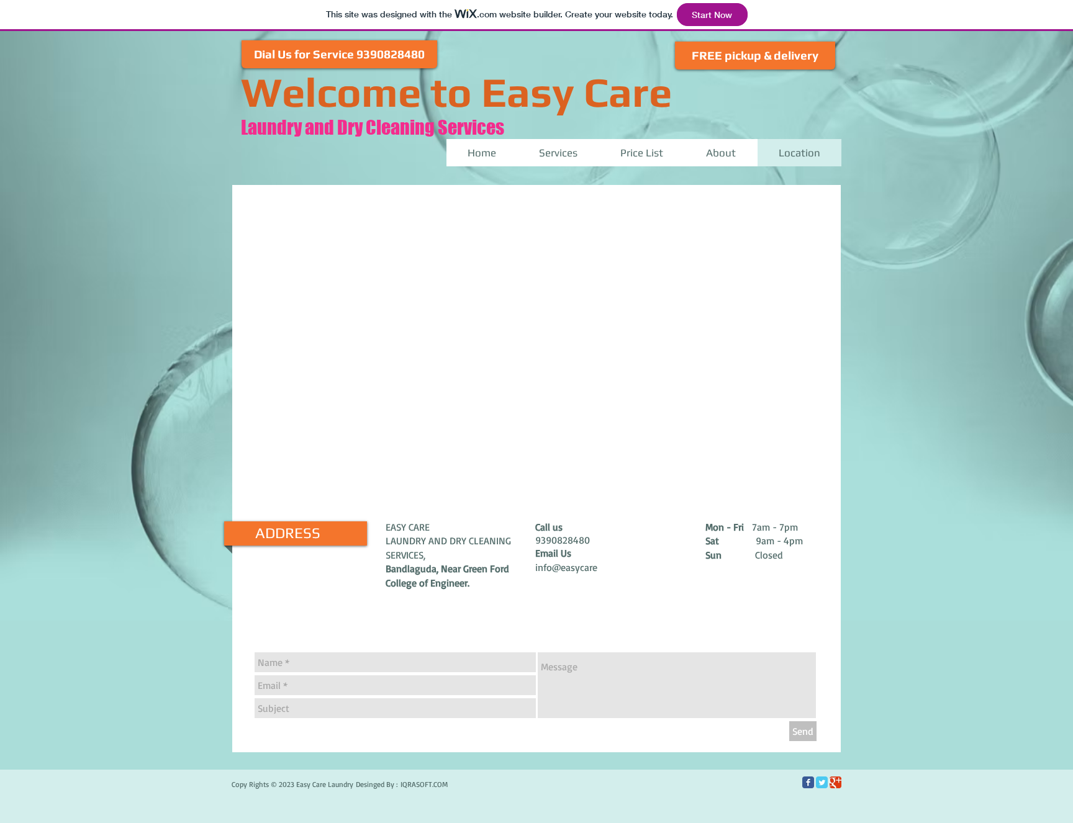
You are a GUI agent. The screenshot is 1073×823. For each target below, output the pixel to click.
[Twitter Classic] (822, 782)
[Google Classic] (835, 782)
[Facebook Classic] (808, 782)
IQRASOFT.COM (424, 784)
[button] (339, 54)
